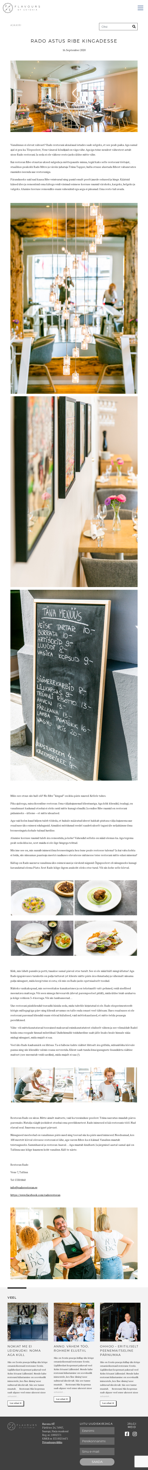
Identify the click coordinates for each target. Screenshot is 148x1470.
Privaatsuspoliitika (52, 1442)
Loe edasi (14, 1403)
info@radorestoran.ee (23, 1187)
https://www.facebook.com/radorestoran (35, 1195)
